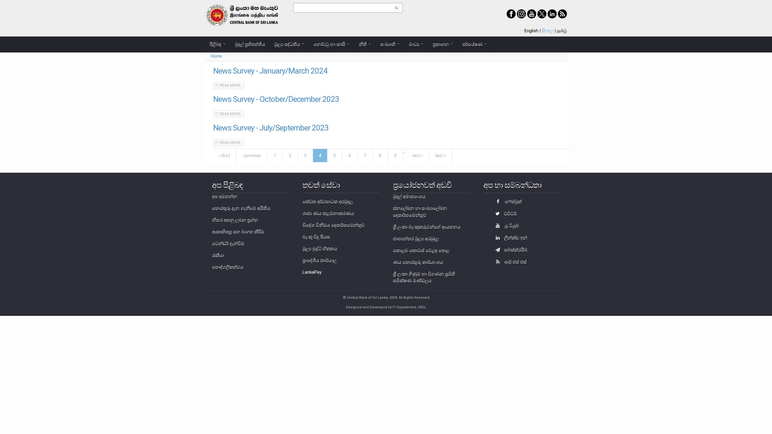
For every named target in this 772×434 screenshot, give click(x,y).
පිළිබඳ (216, 44)
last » (440, 155)
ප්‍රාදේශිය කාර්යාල (319, 260)
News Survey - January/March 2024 (270, 70)
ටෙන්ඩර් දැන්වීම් (228, 243)
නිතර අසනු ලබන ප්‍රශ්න (235, 220)
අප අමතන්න (224, 196)
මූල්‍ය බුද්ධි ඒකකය (319, 248)
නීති (363, 44)
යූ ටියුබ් (511, 225)
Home (216, 56)
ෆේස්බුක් (513, 201)
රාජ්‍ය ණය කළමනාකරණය (328, 213)
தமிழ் (562, 30)
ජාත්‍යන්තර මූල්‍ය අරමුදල (416, 238)
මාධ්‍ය (414, 44)
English (531, 30)
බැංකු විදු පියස (316, 237)
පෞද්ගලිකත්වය (227, 267)
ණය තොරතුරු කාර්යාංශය (418, 262)
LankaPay (311, 272)
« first (224, 155)
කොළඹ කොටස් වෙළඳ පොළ (421, 250)
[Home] (249, 15)
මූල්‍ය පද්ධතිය (287, 44)
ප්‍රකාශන (441, 44)
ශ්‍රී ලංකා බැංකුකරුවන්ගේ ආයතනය (426, 227)
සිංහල (547, 30)
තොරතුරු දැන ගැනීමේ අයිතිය (241, 208)
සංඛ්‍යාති (388, 44)
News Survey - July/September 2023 (271, 127)
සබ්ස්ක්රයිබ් (515, 250)
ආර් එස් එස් (515, 262)
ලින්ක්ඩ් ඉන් (515, 238)
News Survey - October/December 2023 (276, 99)
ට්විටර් (510, 213)
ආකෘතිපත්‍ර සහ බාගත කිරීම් (238, 231)
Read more (232, 85)
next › (417, 155)
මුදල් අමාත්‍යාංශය (409, 196)
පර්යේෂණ (473, 44)
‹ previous (251, 155)
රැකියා (218, 255)
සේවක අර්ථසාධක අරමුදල (327, 201)
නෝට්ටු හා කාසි (330, 44)
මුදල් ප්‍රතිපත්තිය (250, 44)
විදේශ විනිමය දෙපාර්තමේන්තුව (333, 225)
